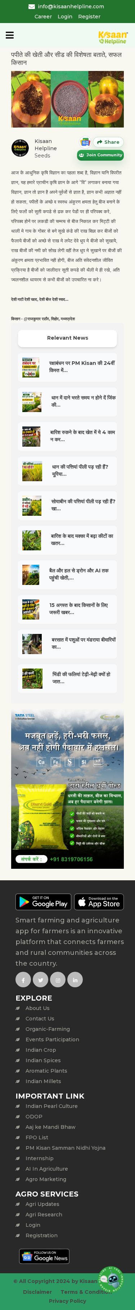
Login (65, 16)
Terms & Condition (86, 1292)
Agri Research (44, 1214)
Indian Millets (43, 1081)
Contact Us (40, 1018)
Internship (40, 1158)
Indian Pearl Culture (52, 1106)
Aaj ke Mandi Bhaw (51, 1127)
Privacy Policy (67, 1301)
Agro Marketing (46, 1179)
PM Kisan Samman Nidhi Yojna (65, 1148)
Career (43, 16)
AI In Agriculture (47, 1169)
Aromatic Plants (46, 1071)
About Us (38, 1008)
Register (89, 16)
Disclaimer (37, 1292)
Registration (42, 1235)
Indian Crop (41, 1050)
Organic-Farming (48, 1029)
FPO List (37, 1137)
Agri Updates (42, 1204)
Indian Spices (43, 1060)
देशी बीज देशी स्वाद (52, 299)
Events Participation (52, 1039)
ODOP (34, 1116)
